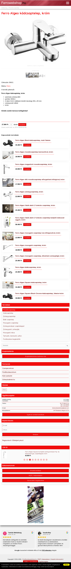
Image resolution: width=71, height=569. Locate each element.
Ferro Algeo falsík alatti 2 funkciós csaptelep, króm (35, 205)
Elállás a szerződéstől (30, 561)
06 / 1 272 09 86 (65, 404)
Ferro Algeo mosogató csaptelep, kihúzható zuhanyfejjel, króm (39, 256)
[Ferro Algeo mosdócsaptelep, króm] (7, 159)
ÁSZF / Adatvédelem (35, 475)
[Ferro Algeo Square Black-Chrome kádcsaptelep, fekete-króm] (7, 299)
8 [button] (44, 460)
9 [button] (47, 460)
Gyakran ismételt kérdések (35, 414)
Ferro (8, 86)
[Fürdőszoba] (16, 5)
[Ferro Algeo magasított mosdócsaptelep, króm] (6, 174)
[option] (35, 454)
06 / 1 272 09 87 (65, 406)
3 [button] (30, 460)
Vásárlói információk (57, 559)
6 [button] (38, 460)
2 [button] (27, 460)
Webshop (4, 8)
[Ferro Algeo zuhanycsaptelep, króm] (7, 200)
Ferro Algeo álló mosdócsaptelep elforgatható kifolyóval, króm (40, 179)
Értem (66, 564)
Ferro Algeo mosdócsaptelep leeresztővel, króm (34, 152)
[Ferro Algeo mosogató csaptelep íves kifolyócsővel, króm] (7, 240)
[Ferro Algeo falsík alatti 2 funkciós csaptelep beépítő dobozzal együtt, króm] (6, 227)
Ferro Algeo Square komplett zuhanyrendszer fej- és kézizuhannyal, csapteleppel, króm (42, 452)
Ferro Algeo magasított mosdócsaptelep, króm (33, 164)
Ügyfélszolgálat (43, 561)
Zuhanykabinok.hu (8, 379)
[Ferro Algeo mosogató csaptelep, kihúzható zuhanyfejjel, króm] (7, 262)
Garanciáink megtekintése (35, 480)
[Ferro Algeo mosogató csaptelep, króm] (7, 250)
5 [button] (35, 460)
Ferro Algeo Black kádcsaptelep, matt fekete (32, 140)
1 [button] (24, 460)
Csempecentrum (8, 368)
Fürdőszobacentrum (9, 372)
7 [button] (41, 460)
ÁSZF (39, 559)
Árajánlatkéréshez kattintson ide (35, 356)
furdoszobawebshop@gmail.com (60, 408)
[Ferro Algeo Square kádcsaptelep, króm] (7, 288)
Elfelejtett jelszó (17, 440)
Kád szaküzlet (7, 376)
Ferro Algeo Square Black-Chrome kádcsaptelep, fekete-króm (39, 293)
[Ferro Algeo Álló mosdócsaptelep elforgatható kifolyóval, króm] (7, 186)
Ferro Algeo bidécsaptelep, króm (28, 267)
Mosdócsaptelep (14, 8)
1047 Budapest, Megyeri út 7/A (61, 410)
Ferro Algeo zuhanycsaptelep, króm (29, 192)
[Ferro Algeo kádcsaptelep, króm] (35, 64)
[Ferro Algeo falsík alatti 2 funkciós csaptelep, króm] (7, 212)
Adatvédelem (46, 559)
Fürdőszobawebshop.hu (29, 559)
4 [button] (33, 460)
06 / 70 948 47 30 (64, 403)
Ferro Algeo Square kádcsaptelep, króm (31, 282)
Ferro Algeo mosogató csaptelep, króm (30, 245)
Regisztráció (6, 440)
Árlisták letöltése (35, 470)
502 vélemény (46, 550)
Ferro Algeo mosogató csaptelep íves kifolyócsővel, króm (37, 233)
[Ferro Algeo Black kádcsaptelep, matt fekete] (7, 146)
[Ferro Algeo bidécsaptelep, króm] (7, 277)
